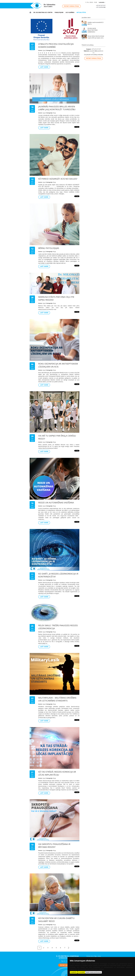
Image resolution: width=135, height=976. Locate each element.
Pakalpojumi (59, 12)
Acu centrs (30, 12)
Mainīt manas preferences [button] (93, 972)
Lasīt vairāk (44, 67)
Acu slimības (70, 12)
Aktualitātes (81, 12)
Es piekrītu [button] (74, 972)
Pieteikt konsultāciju (71, 6)
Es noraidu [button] (81, 972)
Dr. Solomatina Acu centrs (42, 12)
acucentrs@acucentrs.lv (96, 51)
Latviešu (101, 2)
